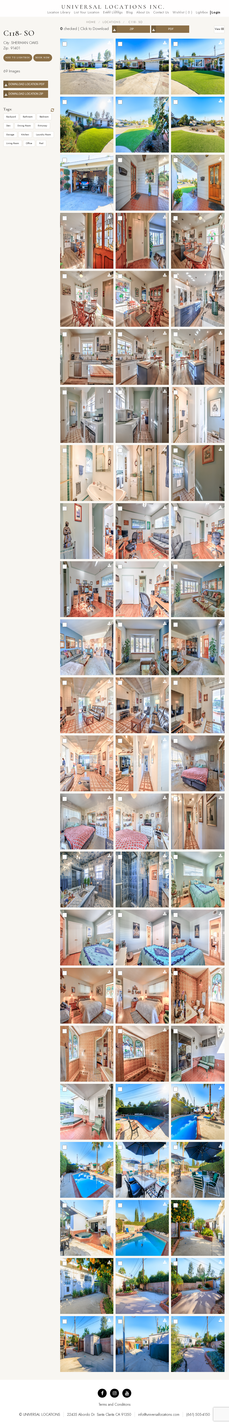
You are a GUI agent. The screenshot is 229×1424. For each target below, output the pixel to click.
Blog (129, 12)
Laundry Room (43, 134)
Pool (41, 143)
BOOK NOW (43, 58)
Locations (112, 22)
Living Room (12, 143)
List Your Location (87, 12)
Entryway (42, 125)
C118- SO (135, 22)
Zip (132, 29)
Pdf (171, 29)
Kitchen (25, 134)
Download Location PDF (26, 84)
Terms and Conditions (115, 1404)
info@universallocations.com (158, 1414)
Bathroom (28, 116)
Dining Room (24, 125)
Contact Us (161, 12)
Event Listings (113, 12)
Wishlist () (182, 12)
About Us (143, 12)
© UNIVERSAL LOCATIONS (39, 1414)
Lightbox (202, 12)
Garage (10, 134)
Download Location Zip (26, 93)
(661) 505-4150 (198, 1414)
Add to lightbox (18, 58)
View (218, 29)
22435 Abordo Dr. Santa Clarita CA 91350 (99, 1414)
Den (8, 125)
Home (91, 22)
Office (29, 143)
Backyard (11, 116)
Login (216, 12)
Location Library (58, 12)
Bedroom (44, 116)
